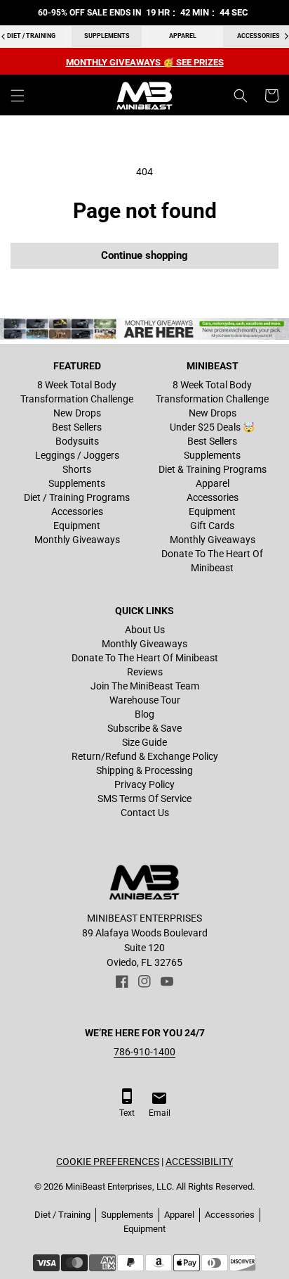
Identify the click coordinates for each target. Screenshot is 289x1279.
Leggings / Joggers (77, 455)
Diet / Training (62, 1214)
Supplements (107, 35)
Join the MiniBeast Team (144, 686)
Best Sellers (77, 427)
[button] (17, 95)
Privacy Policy (144, 784)
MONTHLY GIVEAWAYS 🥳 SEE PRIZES (145, 62)
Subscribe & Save (144, 728)
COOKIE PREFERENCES (107, 1161)
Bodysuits (77, 441)
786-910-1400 (144, 1051)
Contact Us (145, 812)
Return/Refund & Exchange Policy (145, 756)
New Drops (77, 413)
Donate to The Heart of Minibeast (212, 560)
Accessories (77, 511)
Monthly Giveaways (77, 539)
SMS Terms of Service (144, 798)
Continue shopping (144, 255)
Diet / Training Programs (77, 497)
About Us (145, 629)
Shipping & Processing (144, 770)
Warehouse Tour (144, 700)
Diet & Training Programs (213, 469)
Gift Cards (212, 525)
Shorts (76, 469)
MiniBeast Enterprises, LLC (118, 1186)
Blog (144, 714)
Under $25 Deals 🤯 (212, 427)
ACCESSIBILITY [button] (199, 1161)
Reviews (145, 671)
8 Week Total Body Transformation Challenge (76, 392)
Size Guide (144, 742)
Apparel (182, 35)
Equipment (76, 525)
